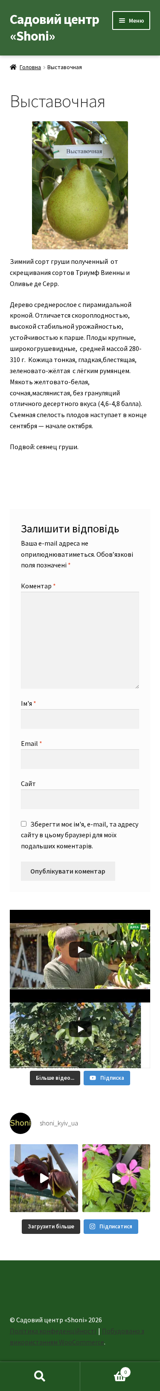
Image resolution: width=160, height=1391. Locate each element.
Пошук (40, 1376)
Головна (30, 67)
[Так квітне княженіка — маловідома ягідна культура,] (116, 1178)
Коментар (38, 586)
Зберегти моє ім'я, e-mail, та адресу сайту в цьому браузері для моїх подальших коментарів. (79, 835)
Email (31, 743)
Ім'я (28, 703)
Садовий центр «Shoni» (54, 27)
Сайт (28, 783)
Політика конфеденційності (53, 1331)
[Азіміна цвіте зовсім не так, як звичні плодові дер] (44, 1178)
